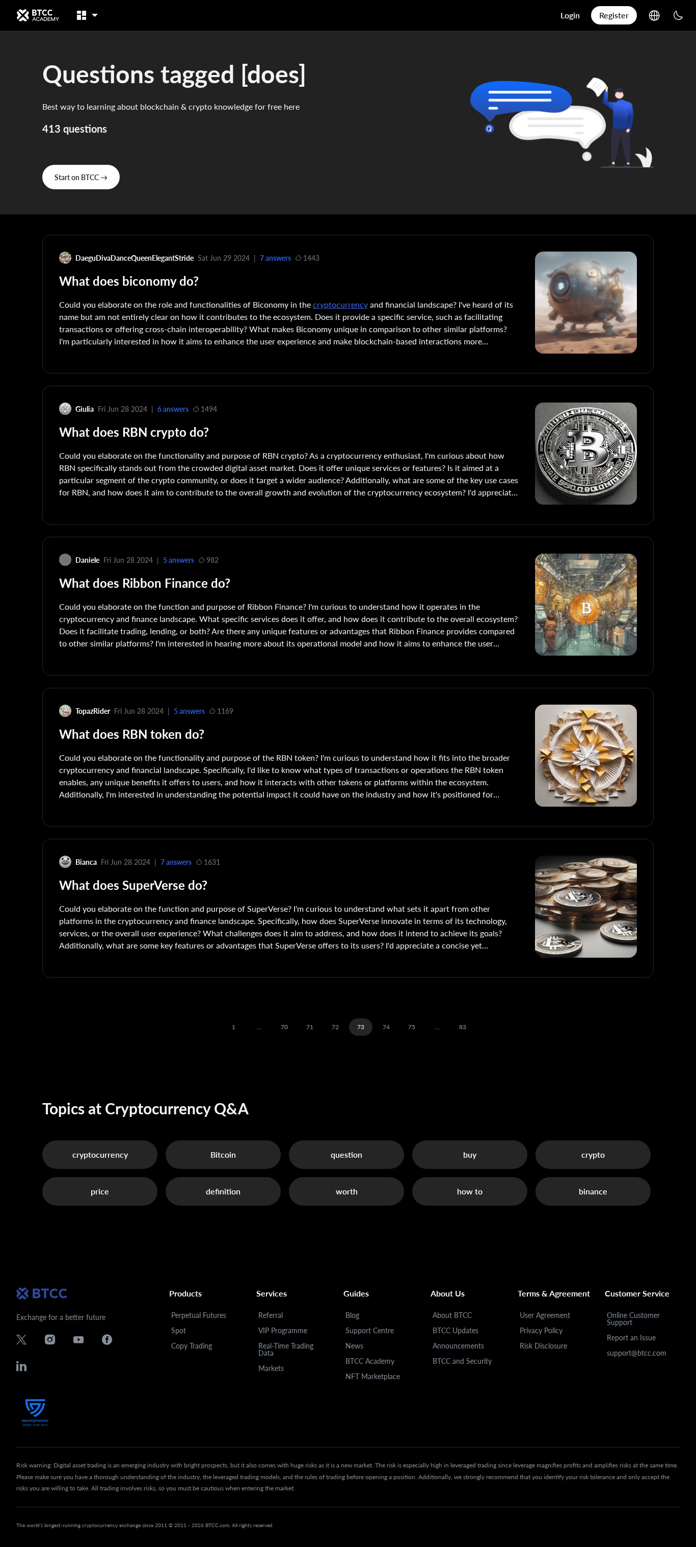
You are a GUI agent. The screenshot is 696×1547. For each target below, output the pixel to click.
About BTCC (452, 1315)
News (354, 1345)
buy (469, 1154)
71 (309, 1027)
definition (223, 1191)
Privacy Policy (541, 1330)
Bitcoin (223, 1154)
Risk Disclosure (543, 1345)
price (100, 1191)
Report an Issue (631, 1337)
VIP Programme (282, 1330)
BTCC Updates (455, 1330)
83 (462, 1027)
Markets (271, 1368)
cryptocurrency (340, 304)
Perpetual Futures (198, 1315)
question (346, 1154)
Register (614, 15)
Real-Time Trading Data (285, 1349)
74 (386, 1027)
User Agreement (545, 1315)
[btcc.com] (37, 15)
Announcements (458, 1345)
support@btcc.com (636, 1353)
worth (347, 1191)
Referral (270, 1315)
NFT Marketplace (372, 1376)
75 (411, 1027)
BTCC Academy (369, 1361)
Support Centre (369, 1330)
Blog (352, 1315)
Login (570, 15)
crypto (593, 1154)
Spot (178, 1330)
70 (284, 1027)
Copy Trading (191, 1345)
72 (335, 1027)
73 (360, 1027)
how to (470, 1191)
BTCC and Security (462, 1361)
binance (593, 1191)
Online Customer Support (633, 1319)
